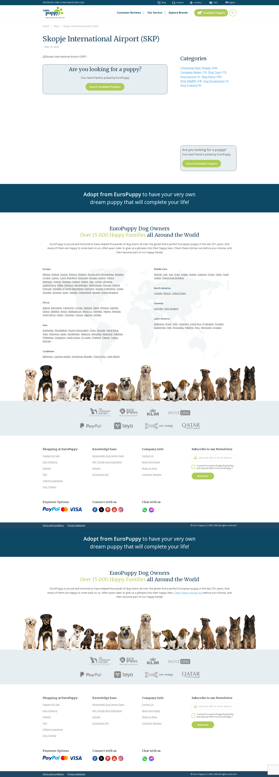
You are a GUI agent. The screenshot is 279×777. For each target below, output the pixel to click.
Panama (189, 327)
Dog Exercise (190, 77)
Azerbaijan (48, 330)
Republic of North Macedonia (68, 288)
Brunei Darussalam (78, 330)
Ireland (84, 281)
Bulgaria (119, 274)
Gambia (114, 307)
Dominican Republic (82, 356)
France (110, 277)
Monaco (68, 285)
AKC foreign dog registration (107, 462)
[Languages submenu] (235, 2)
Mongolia (96, 334)
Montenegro (81, 285)
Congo (78, 307)
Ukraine (96, 292)
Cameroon (68, 307)
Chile (174, 324)
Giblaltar (55, 311)
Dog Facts (212, 77)
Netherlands (95, 285)
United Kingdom (109, 292)
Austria (64, 274)
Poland (116, 285)
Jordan (184, 274)
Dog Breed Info (100, 474)
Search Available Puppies (105, 87)
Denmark (83, 277)
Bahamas (48, 356)
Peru (197, 327)
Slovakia (47, 292)
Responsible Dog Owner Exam (108, 455)
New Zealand (171, 308)
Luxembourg (49, 285)
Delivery (47, 468)
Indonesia (54, 334)
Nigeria (107, 311)
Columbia (184, 324)
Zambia (97, 314)
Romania (89, 288)
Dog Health (191, 81)
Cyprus (55, 277)
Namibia (97, 311)
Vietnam (47, 341)
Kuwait (192, 274)
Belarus (73, 274)
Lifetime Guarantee (53, 480)
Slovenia (56, 292)
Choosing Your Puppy (198, 68)
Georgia (101, 330)
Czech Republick (68, 277)
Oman (211, 274)
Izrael (177, 274)
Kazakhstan (73, 334)
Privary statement (76, 525)
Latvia (98, 281)
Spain (65, 292)
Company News (193, 72)
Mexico (167, 293)
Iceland (76, 281)
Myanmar (108, 334)
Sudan (60, 314)
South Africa (49, 314)
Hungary (66, 281)
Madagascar (74, 311)
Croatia (46, 277)
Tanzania (69, 314)
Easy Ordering (50, 462)
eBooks (96, 468)
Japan (63, 334)
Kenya (64, 311)
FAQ (45, 474)
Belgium (82, 274)
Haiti (169, 327)
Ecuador (219, 324)
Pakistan (118, 334)
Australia (158, 308)
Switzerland (85, 292)
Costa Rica (195, 324)
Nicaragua (178, 327)
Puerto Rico (100, 356)
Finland (101, 277)
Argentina (159, 324)
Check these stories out (188, 593)
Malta (60, 285)
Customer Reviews (151, 474)
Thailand (96, 337)
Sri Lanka (86, 337)
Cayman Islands (62, 356)
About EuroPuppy (151, 462)
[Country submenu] (202, 2)
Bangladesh (61, 330)
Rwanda (116, 311)
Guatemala (159, 327)
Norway (107, 285)
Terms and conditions (53, 525)
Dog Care (217, 72)
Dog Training (190, 85)
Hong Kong (112, 330)
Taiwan (106, 337)
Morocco (87, 311)
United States (179, 293)
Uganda (88, 314)
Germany (47, 281)
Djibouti (88, 307)
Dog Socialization (216, 81)
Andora (55, 274)
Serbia (120, 288)
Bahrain (158, 274)
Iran (165, 274)
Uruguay (217, 327)
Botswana (56, 307)
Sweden (73, 292)
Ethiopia (104, 307)
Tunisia (79, 314)
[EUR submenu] (218, 2)
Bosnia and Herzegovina (101, 274)
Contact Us (148, 455)
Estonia (93, 277)
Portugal (47, 288)
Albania (46, 274)
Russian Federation (105, 288)
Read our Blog (149, 468)
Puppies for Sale (51, 455)
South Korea (73, 337)
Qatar (219, 274)
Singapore (60, 337)
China (93, 330)
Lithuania (107, 281)
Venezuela (206, 327)
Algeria (46, 307)
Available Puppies (214, 13)
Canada (158, 293)
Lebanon (202, 274)
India (45, 334)
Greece (57, 281)
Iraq (171, 274)
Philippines (48, 337)
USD (215, 2)
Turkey (114, 337)
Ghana (46, 311)
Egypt (96, 307)
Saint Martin (113, 356)
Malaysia (85, 334)
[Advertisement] (208, 116)
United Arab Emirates (173, 277)
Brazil (168, 324)
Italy (91, 281)
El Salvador (208, 324)
